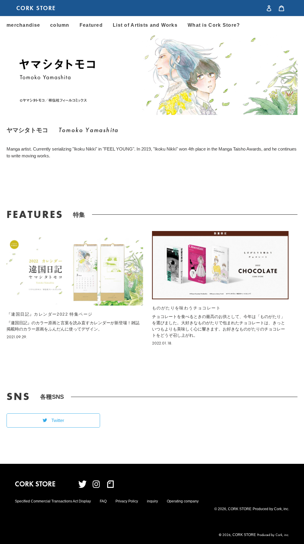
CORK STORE (36, 8)
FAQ (103, 501)
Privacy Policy (126, 501)
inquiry (152, 501)
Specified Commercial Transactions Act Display (53, 501)
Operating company (183, 501)
